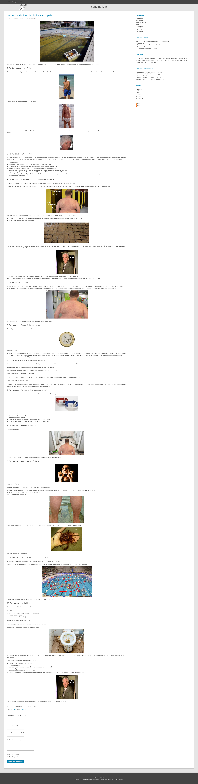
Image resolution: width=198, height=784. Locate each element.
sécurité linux (139, 62)
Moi (15, 709)
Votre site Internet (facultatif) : (15, 726)
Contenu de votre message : (14, 740)
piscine (24, 709)
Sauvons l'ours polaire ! (143, 43)
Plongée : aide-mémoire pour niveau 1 (147, 46)
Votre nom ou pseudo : (13, 719)
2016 (138, 94)
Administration (96, 779)
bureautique (151, 60)
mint (142, 58)
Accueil (7, 2)
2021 (138, 91)
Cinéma (139, 26)
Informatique (140, 18)
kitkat (166, 60)
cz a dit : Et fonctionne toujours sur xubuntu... (149, 76)
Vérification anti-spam (13, 754)
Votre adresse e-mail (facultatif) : (16, 733)
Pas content (140, 22)
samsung (174, 58)
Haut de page (104, 779)
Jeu (138, 28)
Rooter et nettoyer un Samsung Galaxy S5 (148, 45)
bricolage (162, 58)
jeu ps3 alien (173, 60)
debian (151, 62)
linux (138, 58)
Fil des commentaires (143, 106)
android (168, 58)
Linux (138, 30)
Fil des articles (141, 104)
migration (146, 58)
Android (139, 20)
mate (155, 62)
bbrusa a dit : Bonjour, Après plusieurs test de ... (150, 77)
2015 (138, 96)
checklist (138, 60)
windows (152, 58)
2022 (138, 89)
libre (157, 58)
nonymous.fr (99, 6)
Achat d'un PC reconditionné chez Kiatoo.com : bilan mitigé (153, 41)
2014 (138, 98)
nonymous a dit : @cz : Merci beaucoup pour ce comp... (152, 74)
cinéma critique (160, 60)
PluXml (84, 779)
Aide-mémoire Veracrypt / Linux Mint (147, 48)
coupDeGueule (182, 61)
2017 (138, 93)
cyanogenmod (182, 58)
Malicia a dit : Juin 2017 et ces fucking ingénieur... (150, 79)
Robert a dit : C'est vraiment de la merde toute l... (150, 72)
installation (145, 60)
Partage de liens (17, 2)
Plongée (139, 31)
